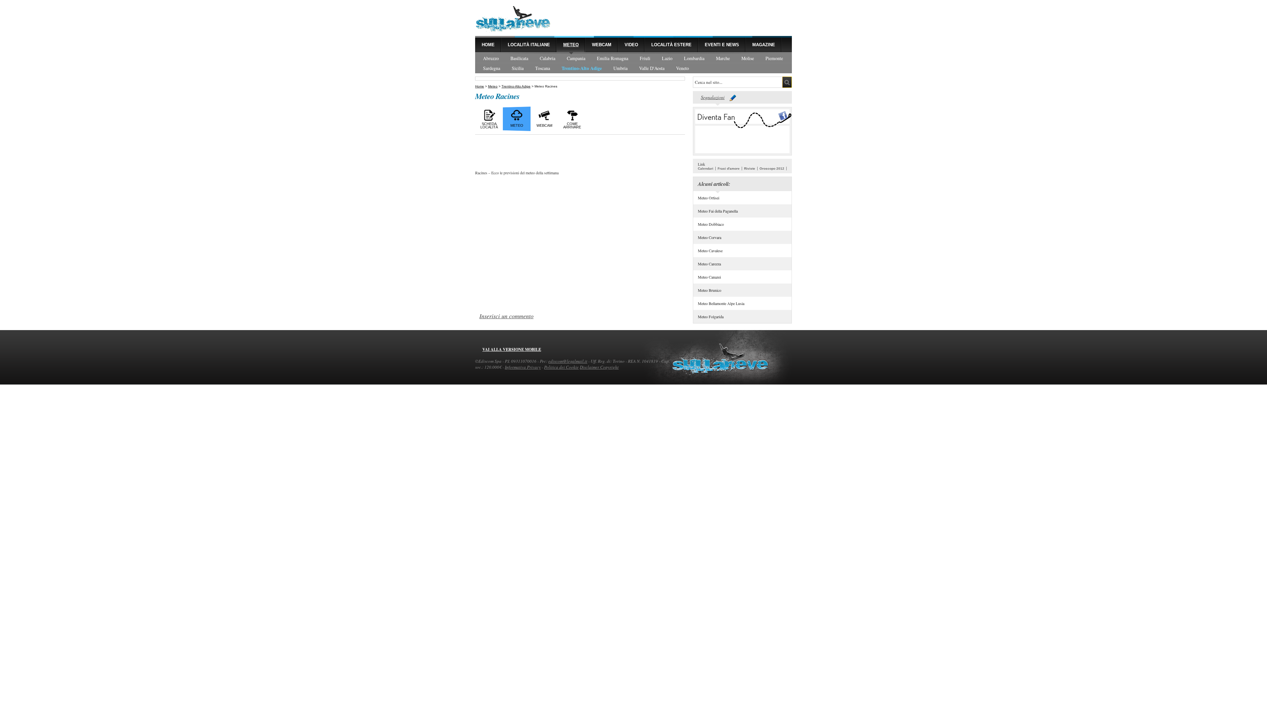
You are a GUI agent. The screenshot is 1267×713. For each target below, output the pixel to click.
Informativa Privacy (523, 367)
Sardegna (491, 68)
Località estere (671, 44)
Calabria (547, 58)
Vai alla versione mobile (511, 349)
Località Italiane (529, 44)
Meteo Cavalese (710, 250)
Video (631, 44)
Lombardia (694, 58)
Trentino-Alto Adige (582, 68)
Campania (576, 58)
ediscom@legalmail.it (567, 361)
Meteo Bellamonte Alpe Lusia (721, 303)
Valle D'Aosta (652, 68)
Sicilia (518, 68)
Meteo (571, 44)
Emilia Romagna (612, 58)
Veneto (682, 68)
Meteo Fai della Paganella (718, 211)
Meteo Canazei (709, 277)
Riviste (749, 168)
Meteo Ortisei (708, 197)
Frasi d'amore (729, 168)
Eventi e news (722, 44)
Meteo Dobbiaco (711, 224)
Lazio (667, 58)
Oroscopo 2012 (772, 168)
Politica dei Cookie (561, 367)
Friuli (645, 58)
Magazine (763, 44)
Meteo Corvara (709, 237)
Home (488, 44)
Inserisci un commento (506, 316)
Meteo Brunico (709, 290)
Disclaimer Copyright (599, 367)
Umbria (620, 68)
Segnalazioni (713, 97)
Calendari (705, 168)
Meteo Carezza (709, 263)
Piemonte (774, 58)
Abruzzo (491, 58)
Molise (747, 58)
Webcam (601, 44)
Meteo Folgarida (711, 316)
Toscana (542, 68)
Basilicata (519, 58)
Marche (723, 58)
